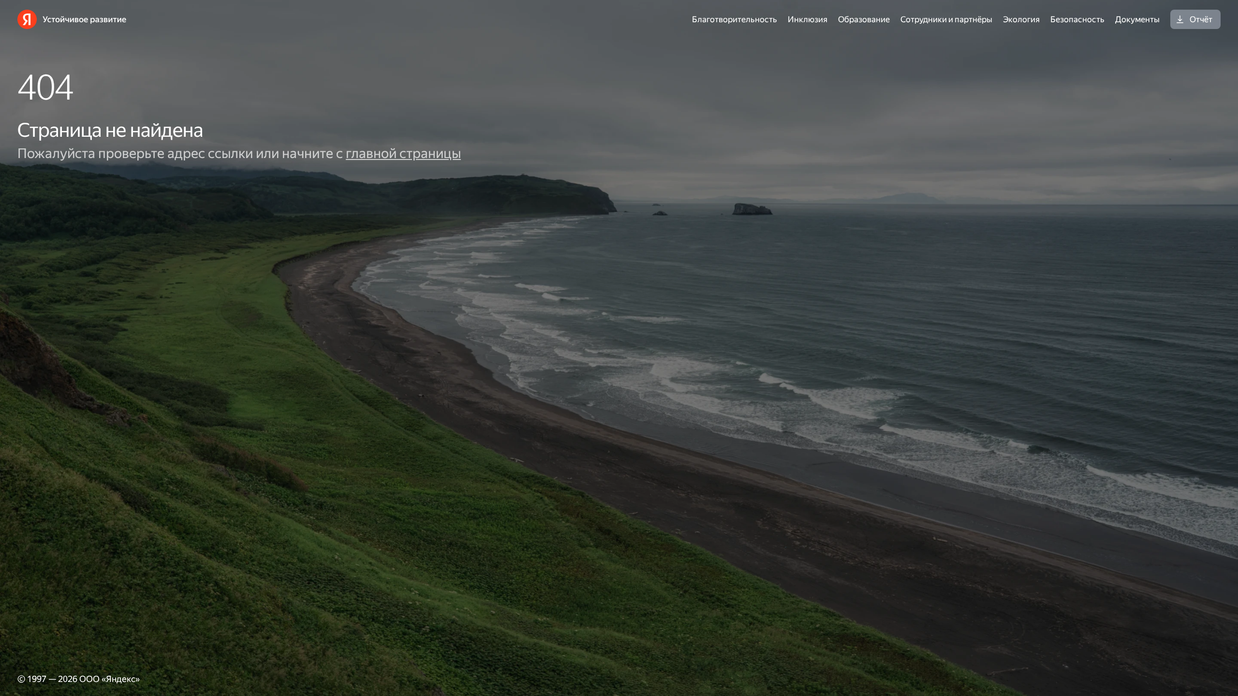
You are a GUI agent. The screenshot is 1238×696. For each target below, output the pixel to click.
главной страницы (403, 153)
